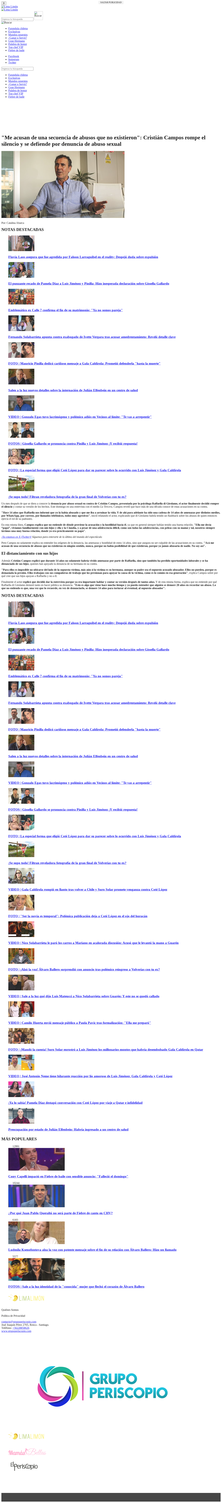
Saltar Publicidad (111, 2)
